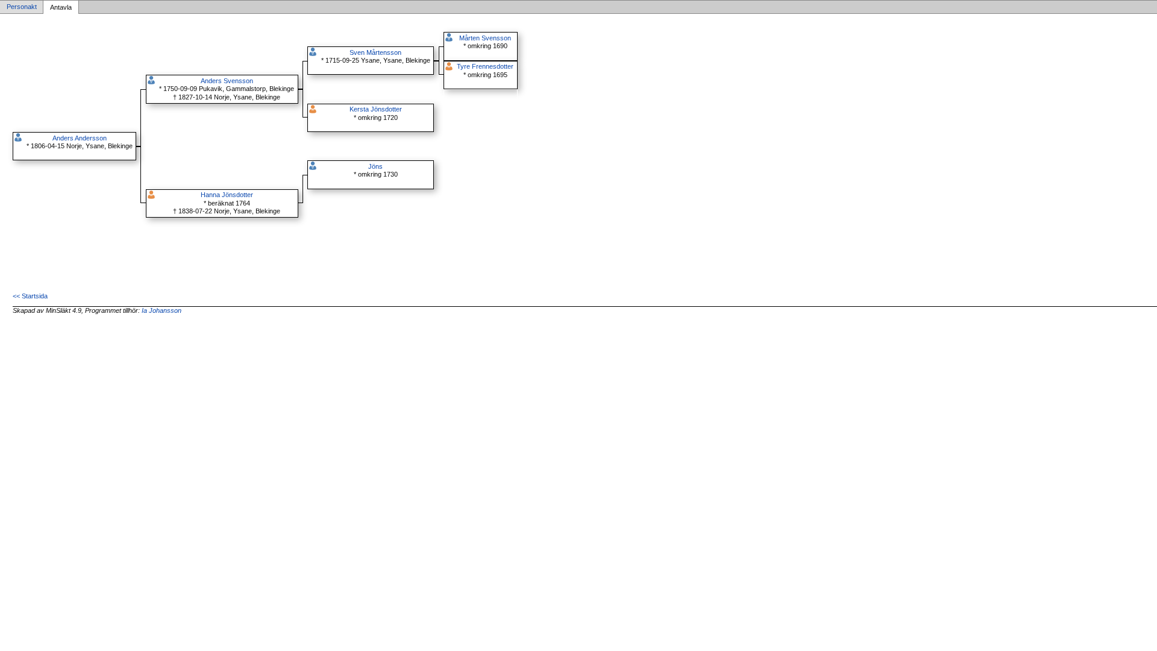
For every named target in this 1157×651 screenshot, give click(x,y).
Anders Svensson (227, 80)
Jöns (375, 166)
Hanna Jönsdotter (227, 194)
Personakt (22, 7)
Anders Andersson (79, 138)
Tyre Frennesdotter (485, 66)
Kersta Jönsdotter (376, 109)
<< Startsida (30, 296)
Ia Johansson (161, 310)
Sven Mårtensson (375, 52)
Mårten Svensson (485, 38)
